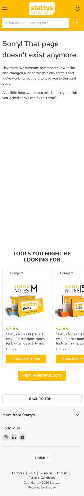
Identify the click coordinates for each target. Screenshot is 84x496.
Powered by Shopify (42, 487)
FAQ (32, 473)
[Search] (75, 23)
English (40, 458)
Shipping (46, 473)
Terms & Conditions (42, 478)
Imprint (62, 473)
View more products (42, 375)
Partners (18, 473)
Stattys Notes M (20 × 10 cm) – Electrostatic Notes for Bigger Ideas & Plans (26, 339)
